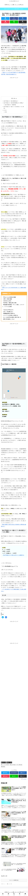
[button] (22, 21)
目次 (12, 98)
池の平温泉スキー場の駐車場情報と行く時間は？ (14, 102)
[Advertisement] (14, 87)
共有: (6, 112)
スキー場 (4, 762)
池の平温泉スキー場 (14, 764)
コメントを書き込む (14, 880)
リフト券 (4, 764)
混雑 (21, 764)
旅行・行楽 (10, 762)
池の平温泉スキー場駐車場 (10, 104)
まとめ (5, 110)
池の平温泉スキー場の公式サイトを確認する (13, 555)
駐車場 (3, 766)
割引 (8, 764)
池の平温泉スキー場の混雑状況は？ (11, 101)
